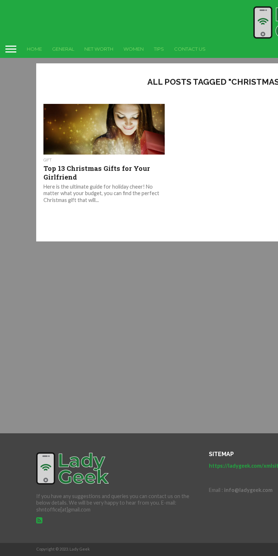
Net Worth (98, 49)
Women (133, 49)
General (63, 49)
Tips (159, 49)
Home (34, 49)
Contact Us (190, 49)
